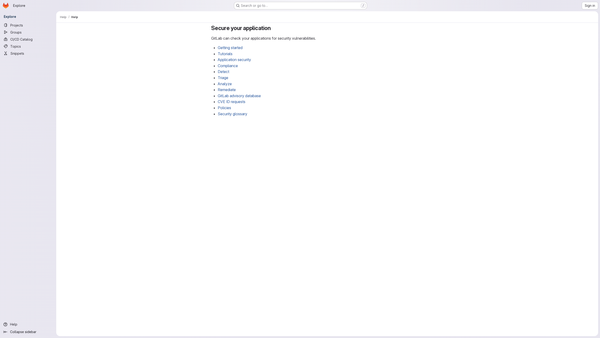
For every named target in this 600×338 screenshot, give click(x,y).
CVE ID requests (231, 101)
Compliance (228, 65)
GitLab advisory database (239, 95)
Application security (234, 59)
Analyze (225, 83)
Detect (223, 71)
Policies (224, 107)
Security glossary (232, 113)
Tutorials (225, 53)
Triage (223, 77)
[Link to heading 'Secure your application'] (273, 28)
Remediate (227, 89)
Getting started (230, 47)
